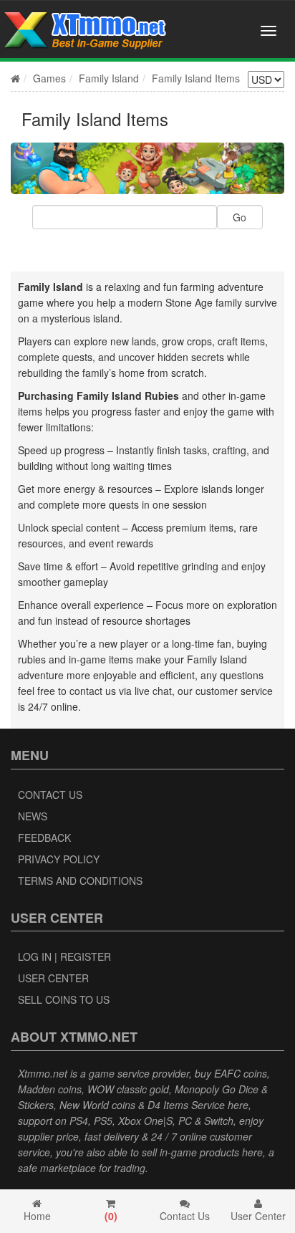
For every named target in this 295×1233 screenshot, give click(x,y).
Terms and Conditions (80, 880)
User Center (53, 978)
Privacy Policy (59, 859)
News (32, 816)
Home (37, 1216)
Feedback (44, 837)
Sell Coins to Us (64, 999)
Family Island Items (196, 78)
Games (49, 78)
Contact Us (50, 794)
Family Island (109, 78)
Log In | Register (64, 956)
